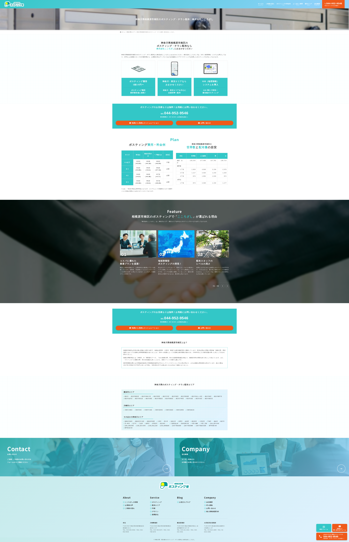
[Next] (227, 286)
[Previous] (222, 286)
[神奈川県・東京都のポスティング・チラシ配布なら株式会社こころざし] (14, 4)
